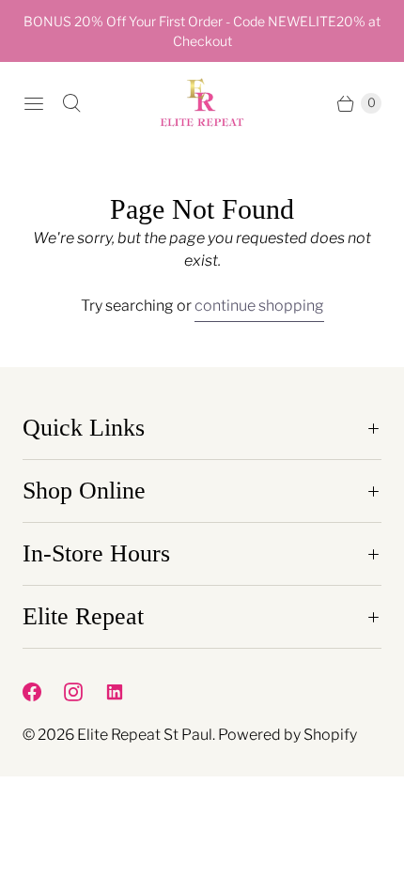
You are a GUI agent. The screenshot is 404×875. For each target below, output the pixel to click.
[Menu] (34, 103)
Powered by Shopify (287, 735)
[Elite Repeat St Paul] (202, 103)
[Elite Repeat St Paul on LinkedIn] (126, 692)
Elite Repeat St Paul (144, 735)
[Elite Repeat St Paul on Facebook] (43, 692)
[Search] (71, 103)
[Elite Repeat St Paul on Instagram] (84, 692)
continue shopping (259, 306)
